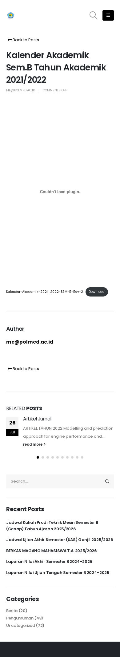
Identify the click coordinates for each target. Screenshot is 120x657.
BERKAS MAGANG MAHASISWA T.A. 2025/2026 (51, 551)
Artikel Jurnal (37, 419)
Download (97, 291)
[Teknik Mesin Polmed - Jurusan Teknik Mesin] (23, 15)
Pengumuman (20, 618)
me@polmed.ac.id (20, 90)
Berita (12, 611)
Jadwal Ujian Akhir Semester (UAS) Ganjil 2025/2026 (59, 540)
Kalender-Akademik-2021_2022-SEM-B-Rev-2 (44, 291)
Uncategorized (20, 625)
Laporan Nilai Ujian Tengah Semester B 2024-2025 (58, 572)
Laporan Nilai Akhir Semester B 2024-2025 (49, 561)
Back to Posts (25, 40)
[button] (37, 457)
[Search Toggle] (93, 15)
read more (33, 444)
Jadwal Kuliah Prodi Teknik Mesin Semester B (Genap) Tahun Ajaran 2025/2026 (52, 526)
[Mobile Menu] (108, 15)
